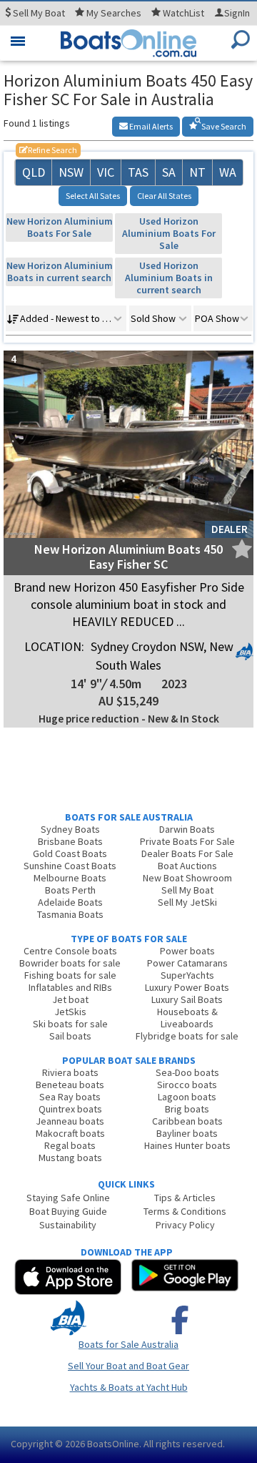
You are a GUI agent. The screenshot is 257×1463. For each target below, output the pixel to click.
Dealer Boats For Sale (187, 853)
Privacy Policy (185, 1224)
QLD (33, 172)
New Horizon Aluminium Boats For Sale (59, 227)
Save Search (223, 126)
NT (197, 172)
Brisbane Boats (70, 841)
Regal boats (70, 1145)
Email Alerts (150, 126)
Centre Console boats (70, 950)
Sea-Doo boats (187, 1072)
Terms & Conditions (184, 1211)
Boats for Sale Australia (128, 1344)
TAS (138, 172)
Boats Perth (70, 890)
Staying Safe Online (68, 1197)
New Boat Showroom (187, 877)
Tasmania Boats (70, 914)
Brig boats (187, 1108)
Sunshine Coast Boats (70, 865)
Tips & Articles (185, 1197)
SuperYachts (187, 975)
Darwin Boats (187, 829)
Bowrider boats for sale (70, 962)
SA (169, 172)
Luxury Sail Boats (187, 999)
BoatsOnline (113, 1443)
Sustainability (67, 1224)
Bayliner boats (187, 1133)
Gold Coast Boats (70, 853)
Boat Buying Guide (68, 1211)
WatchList (183, 12)
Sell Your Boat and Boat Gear (128, 1365)
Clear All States (164, 195)
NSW (71, 172)
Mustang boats (70, 1157)
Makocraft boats (70, 1133)
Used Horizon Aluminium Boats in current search (169, 277)
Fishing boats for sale (70, 975)
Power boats (187, 950)
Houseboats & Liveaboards (187, 1017)
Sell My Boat (187, 890)
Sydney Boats (70, 829)
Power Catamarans (187, 962)
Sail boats (70, 1035)
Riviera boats (70, 1072)
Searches (113, 12)
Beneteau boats (70, 1084)
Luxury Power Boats (187, 987)
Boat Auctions (187, 865)
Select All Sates (93, 195)
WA (227, 172)
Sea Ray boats (70, 1096)
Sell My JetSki (187, 902)
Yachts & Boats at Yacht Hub (129, 1387)
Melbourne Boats (70, 877)
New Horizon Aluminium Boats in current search (59, 271)
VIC (105, 172)
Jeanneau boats (70, 1121)
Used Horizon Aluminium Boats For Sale (169, 233)
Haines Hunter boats (187, 1145)
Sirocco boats (187, 1084)
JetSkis (70, 1011)
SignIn (237, 12)
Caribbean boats (187, 1121)
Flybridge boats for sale (187, 1035)
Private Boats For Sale (187, 841)
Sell (38, 12)
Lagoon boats (187, 1096)
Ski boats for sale (70, 1023)
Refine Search (48, 150)
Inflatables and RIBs (70, 987)
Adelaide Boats (70, 902)
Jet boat (70, 999)
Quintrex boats (70, 1108)
